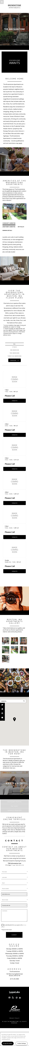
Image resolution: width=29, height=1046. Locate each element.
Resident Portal (14, 802)
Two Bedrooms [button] (14, 353)
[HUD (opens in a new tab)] (10, 997)
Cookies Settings (21, 1043)
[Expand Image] (5, 640)
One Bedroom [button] (14, 350)
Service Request (15, 810)
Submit (14, 935)
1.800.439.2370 (19, 865)
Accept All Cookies (7, 1043)
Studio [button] (14, 347)
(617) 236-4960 (14, 979)
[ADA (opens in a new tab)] (13, 997)
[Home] (14, 6)
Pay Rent (14, 806)
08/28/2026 (13, 360)
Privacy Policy (15, 1018)
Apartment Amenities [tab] (8, 226)
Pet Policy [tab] (21, 226)
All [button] (14, 344)
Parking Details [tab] (7, 230)
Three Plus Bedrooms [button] (15, 356)
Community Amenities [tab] (8, 223)
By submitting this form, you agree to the (13, 925)
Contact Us (14, 400)
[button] (2, 2)
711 (12, 865)
